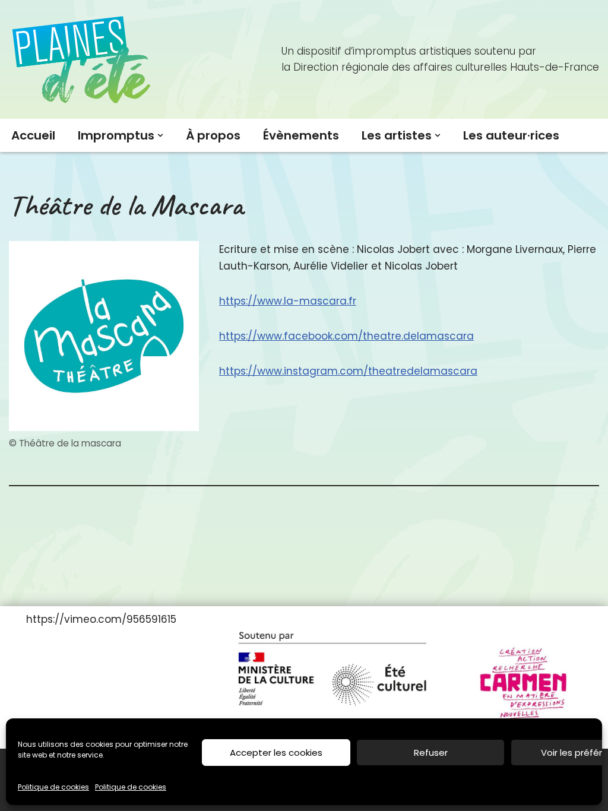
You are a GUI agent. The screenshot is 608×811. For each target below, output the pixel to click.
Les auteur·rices (511, 135)
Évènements (301, 135)
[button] (160, 135)
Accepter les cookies (276, 752)
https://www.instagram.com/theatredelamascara (348, 371)
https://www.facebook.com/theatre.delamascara (346, 336)
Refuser (431, 752)
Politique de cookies (53, 787)
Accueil (33, 135)
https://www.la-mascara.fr (287, 301)
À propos (213, 135)
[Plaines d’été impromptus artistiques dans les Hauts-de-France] (83, 59)
